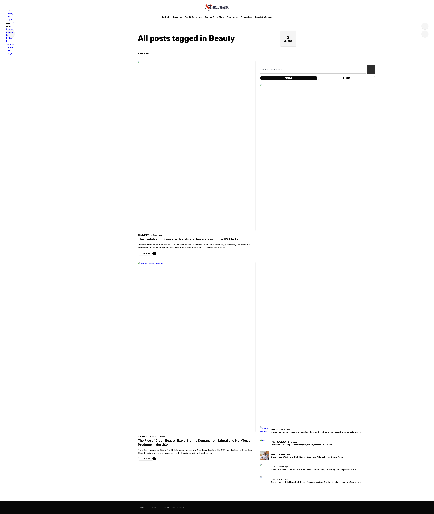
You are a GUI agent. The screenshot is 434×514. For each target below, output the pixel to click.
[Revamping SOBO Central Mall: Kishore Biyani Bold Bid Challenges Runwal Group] (264, 455)
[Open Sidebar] (425, 26)
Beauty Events (144, 235)
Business (274, 429)
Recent (346, 78)
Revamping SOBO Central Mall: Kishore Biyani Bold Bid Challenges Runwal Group (307, 457)
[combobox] (313, 69)
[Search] (371, 69)
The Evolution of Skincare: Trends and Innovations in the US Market (189, 239)
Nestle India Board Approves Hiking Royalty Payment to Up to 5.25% (302, 444)
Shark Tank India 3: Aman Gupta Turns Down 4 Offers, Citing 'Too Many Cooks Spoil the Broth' (313, 469)
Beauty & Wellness (146, 436)
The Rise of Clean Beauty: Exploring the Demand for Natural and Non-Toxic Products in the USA (194, 442)
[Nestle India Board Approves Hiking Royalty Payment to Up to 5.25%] (264, 443)
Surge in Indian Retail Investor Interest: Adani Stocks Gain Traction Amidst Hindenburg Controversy (316, 482)
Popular (288, 78)
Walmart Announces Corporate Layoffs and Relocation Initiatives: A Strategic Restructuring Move (316, 432)
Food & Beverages (278, 442)
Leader (274, 467)
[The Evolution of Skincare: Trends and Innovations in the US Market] (196, 146)
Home (140, 53)
